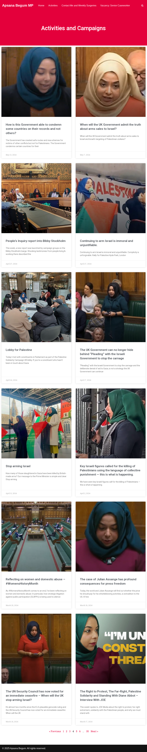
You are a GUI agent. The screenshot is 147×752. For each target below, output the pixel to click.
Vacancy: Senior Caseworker (115, 5)
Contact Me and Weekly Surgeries (79, 5)
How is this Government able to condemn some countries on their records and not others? (33, 129)
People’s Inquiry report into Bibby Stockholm (36, 241)
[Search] (142, 5)
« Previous (55, 731)
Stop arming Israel (18, 466)
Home (41, 5)
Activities (53, 5)
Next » (94, 731)
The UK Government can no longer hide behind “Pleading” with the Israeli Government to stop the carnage (106, 354)
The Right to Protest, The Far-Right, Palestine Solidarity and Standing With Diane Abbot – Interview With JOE (110, 696)
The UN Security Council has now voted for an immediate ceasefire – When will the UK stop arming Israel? (35, 696)
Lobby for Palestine (19, 350)
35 (87, 731)
